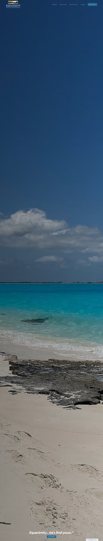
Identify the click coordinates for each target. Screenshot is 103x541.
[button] (55, 4)
